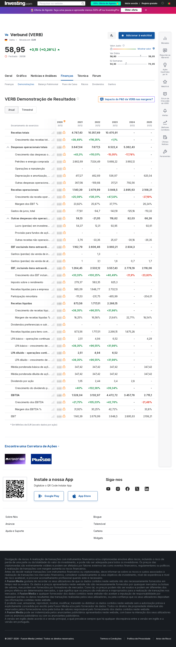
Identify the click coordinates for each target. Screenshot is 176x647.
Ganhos (112, 84)
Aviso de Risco (163, 638)
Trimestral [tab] (27, 109)
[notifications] (163, 3)
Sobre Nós (12, 516)
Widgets (98, 537)
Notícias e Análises (44, 75)
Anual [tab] (11, 109)
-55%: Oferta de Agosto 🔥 (106, 3)
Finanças (9, 84)
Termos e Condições (111, 638)
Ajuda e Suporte (15, 530)
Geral (8, 75)
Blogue (98, 516)
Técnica (82, 75)
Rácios (84, 84)
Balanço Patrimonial (48, 84)
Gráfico (21, 75)
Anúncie (10, 523)
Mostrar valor (144, 49)
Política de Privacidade (138, 638)
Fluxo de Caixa (69, 84)
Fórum (96, 75)
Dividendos (98, 84)
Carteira (98, 530)
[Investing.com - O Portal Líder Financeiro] (18, 3)
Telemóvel (100, 523)
